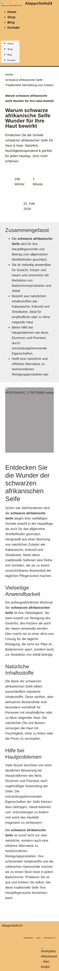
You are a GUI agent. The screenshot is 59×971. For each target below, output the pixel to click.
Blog (11, 22)
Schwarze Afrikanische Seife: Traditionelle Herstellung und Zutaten (29, 82)
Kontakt (13, 27)
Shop (11, 17)
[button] (10, 32)
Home (11, 12)
